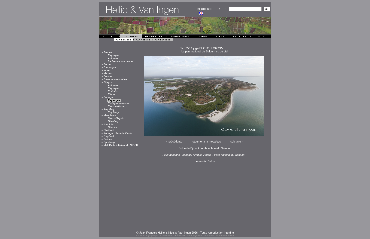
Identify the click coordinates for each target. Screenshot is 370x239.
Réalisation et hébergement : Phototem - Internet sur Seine (204, 235)
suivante (235, 141)
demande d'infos (205, 161)
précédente (175, 141)
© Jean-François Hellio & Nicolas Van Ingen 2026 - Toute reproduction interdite (185, 232)
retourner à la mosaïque (206, 141)
